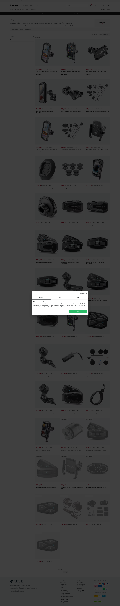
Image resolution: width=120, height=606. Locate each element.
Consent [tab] (41, 297)
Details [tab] (60, 297)
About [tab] (78, 297)
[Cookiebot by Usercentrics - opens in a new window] (81, 293)
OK (78, 311)
